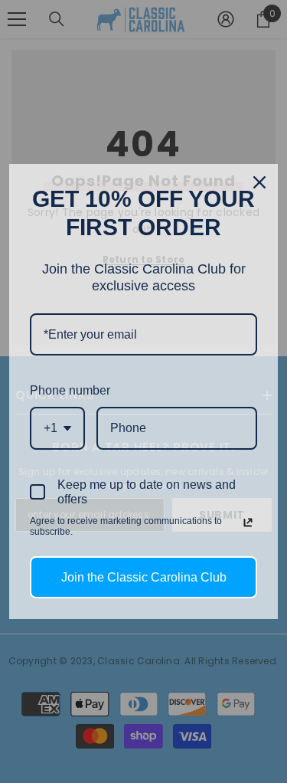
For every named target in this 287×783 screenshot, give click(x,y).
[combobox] (57, 428)
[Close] (259, 182)
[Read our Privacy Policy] (248, 522)
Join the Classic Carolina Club (144, 577)
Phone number (70, 390)
